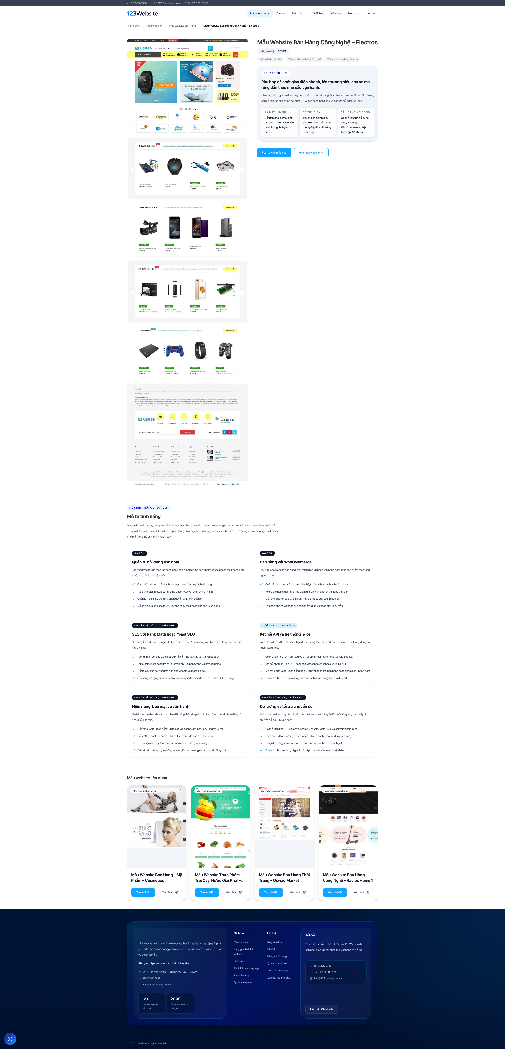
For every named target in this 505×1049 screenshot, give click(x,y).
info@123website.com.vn (167, 3)
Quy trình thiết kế (277, 963)
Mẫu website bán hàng (182, 25)
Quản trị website (243, 982)
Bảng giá (297, 13)
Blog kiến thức (275, 942)
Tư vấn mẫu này (276, 152)
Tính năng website (277, 970)
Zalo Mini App (242, 975)
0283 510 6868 (139, 3)
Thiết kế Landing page (246, 968)
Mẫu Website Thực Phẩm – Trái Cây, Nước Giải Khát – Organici (218, 880)
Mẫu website (258, 13)
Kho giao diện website (151, 963)
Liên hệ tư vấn (180, 963)
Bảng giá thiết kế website (243, 952)
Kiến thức (336, 13)
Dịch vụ (281, 13)
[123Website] (142, 13)
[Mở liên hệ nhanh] (10, 1039)
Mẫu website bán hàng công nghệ (304, 59)
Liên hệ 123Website (321, 1009)
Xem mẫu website (309, 152)
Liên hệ (370, 13)
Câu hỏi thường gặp (278, 977)
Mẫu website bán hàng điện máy (342, 59)
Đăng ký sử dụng (277, 956)
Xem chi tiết (143, 892)
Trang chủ (133, 25)
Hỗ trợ (352, 13)
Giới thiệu (318, 13)
